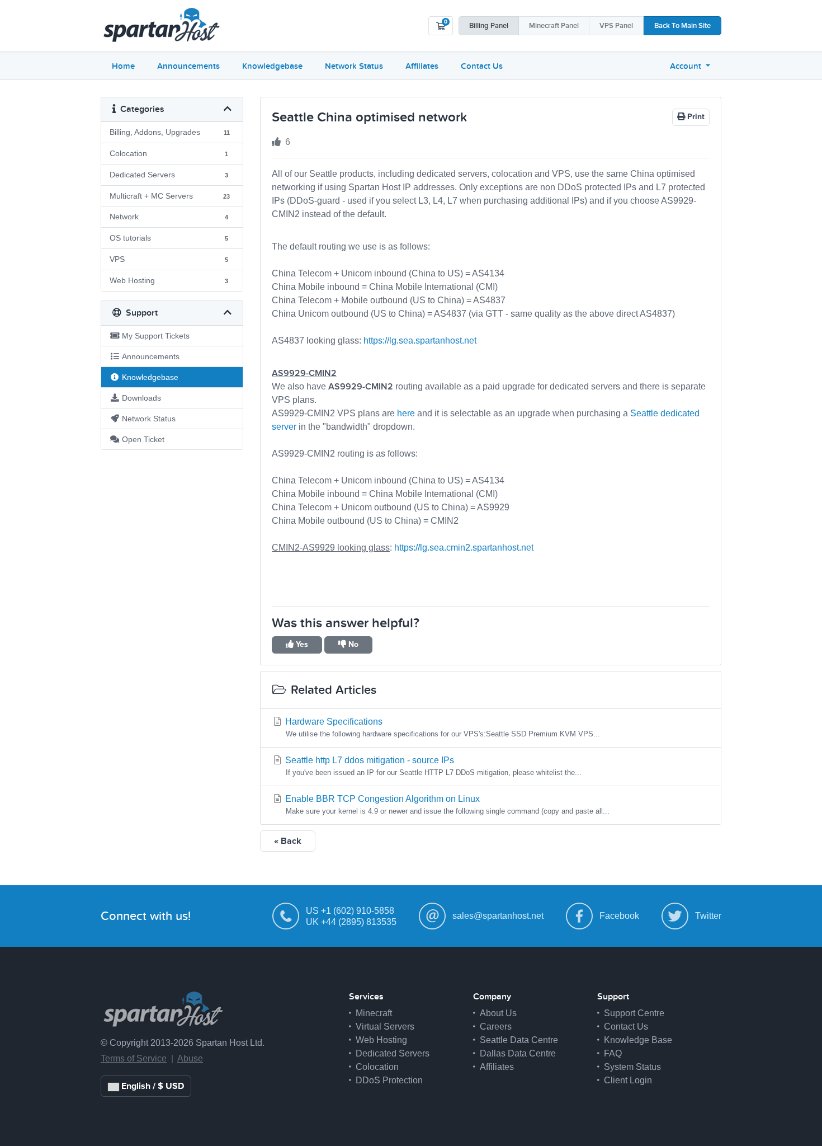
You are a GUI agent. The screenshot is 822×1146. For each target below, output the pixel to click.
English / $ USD (151, 1086)
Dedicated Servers (392, 1053)
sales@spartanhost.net (498, 915)
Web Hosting (381, 1040)
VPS (616, 26)
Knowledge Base (638, 1040)
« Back (287, 841)
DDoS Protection (389, 1080)
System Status (632, 1067)
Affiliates (421, 66)
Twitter (708, 915)
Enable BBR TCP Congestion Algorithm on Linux (446, 804)
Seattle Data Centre (519, 1040)
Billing (488, 26)
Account (686, 66)
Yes (301, 645)
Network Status (354, 66)
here (406, 413)
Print (695, 117)
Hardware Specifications (441, 727)
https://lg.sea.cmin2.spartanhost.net (463, 547)
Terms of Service (134, 1058)
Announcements (188, 66)
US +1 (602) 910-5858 (350, 910)
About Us (498, 1013)
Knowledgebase (272, 66)
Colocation (377, 1067)
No (352, 645)
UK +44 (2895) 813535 (351, 922)
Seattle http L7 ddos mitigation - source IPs (432, 766)
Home (123, 66)
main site (682, 26)
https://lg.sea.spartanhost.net (419, 340)
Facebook (619, 915)
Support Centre (634, 1013)
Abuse (190, 1058)
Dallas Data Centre (518, 1053)
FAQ (613, 1053)
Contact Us (482, 66)
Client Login (628, 1080)
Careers (496, 1026)
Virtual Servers (385, 1026)
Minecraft (554, 26)
